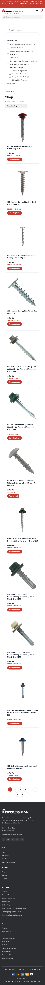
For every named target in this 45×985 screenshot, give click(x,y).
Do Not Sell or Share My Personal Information (22, 981)
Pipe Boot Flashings (8, 938)
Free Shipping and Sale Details (12, 912)
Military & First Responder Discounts (14, 908)
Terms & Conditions (8, 898)
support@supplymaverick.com (12, 834)
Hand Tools (5, 941)
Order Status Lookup (8, 862)
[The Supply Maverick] (17, 11)
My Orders (5, 855)
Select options (14, 159)
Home (7, 91)
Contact (4, 878)
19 (22, 794)
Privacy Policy (6, 901)
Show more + (11, 83)
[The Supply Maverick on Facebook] (3, 839)
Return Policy (6, 895)
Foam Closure (6, 935)
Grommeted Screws (8, 955)
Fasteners (5, 928)
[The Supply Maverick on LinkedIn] (22, 839)
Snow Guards (6, 931)
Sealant (4, 945)
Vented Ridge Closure (9, 948)
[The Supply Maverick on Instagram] (8, 839)
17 (35, 789)
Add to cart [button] (13, 496)
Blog (3, 872)
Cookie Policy (6, 905)
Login (3, 852)
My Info (4, 859)
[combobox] (22, 17)
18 (17, 794)
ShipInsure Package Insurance (12, 915)
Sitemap (4, 875)
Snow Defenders (7, 958)
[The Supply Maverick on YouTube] (17, 839)
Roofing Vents (6, 951)
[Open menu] (37, 11)
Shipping (4, 891)
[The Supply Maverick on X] (13, 839)
